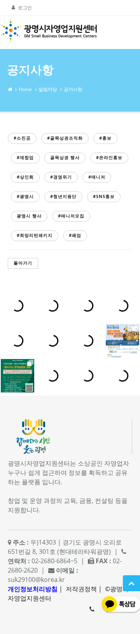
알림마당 (47, 89)
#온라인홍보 (109, 157)
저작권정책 (81, 589)
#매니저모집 (71, 216)
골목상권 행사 (65, 157)
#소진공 (22, 138)
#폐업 (75, 235)
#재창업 (25, 157)
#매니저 (96, 177)
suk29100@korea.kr (36, 579)
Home (25, 89)
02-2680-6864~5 (92, 609)
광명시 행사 (29, 216)
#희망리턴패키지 (34, 235)
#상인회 (25, 177)
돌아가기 (23, 263)
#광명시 (25, 196)
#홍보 (105, 138)
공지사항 (73, 89)
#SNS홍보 (104, 196)
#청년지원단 (63, 196)
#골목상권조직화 (65, 138)
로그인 (25, 7)
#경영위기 (61, 177)
